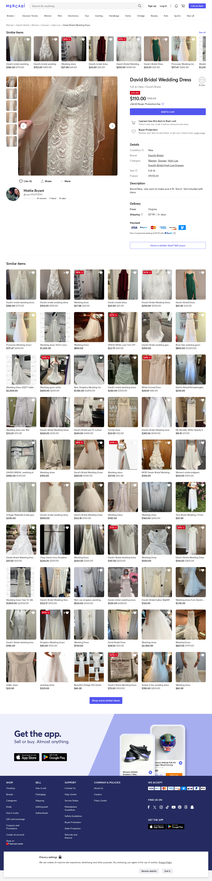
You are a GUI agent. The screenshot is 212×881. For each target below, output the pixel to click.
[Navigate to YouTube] (173, 807)
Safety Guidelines (73, 816)
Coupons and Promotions (12, 827)
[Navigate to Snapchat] (192, 807)
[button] (176, 6)
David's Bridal (22, 25)
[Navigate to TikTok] (167, 807)
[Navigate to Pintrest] (180, 807)
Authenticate (42, 812)
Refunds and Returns (71, 836)
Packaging (41, 794)
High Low (56, 25)
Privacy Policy (165, 862)
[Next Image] (112, 126)
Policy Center (100, 800)
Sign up (152, 5)
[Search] (140, 6)
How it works (12, 812)
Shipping (40, 800)
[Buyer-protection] (163, 104)
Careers (98, 794)
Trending (10, 788)
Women (35, 25)
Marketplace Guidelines (71, 808)
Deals (8, 806)
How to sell (41, 788)
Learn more (199, 132)
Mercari (10, 25)
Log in (163, 5)
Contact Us (70, 788)
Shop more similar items (106, 700)
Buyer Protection (73, 822)
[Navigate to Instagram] (161, 807)
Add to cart (167, 111)
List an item (197, 5)
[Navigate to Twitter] (155, 807)
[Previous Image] (23, 126)
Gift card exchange (15, 819)
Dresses (45, 25)
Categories (11, 800)
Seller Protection (73, 828)
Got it (167, 871)
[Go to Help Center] (142, 150)
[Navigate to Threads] (186, 807)
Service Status (71, 800)
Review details (149, 871)
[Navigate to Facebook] (149, 807)
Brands (9, 794)
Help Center (71, 794)
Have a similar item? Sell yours (167, 245)
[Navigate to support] (151, 788)
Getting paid (42, 806)
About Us (98, 788)
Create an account (15, 834)
